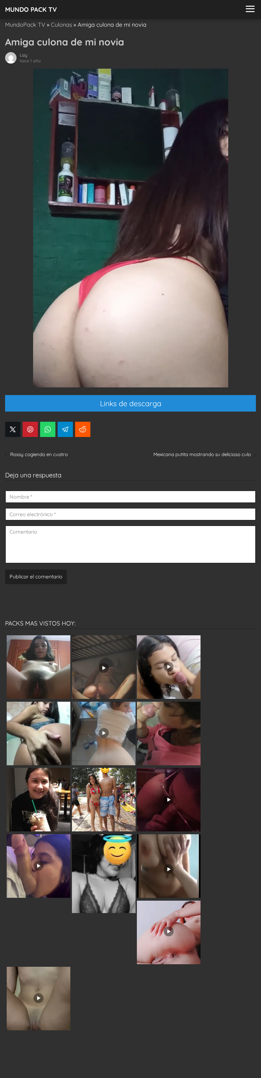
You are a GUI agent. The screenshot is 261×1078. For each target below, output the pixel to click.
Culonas (61, 24)
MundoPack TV (25, 24)
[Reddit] (82, 429)
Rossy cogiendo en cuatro (39, 454)
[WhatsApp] (47, 429)
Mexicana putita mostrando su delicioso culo (202, 454)
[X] (12, 429)
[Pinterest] (30, 429)
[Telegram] (65, 429)
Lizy (23, 55)
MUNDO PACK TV (31, 9)
